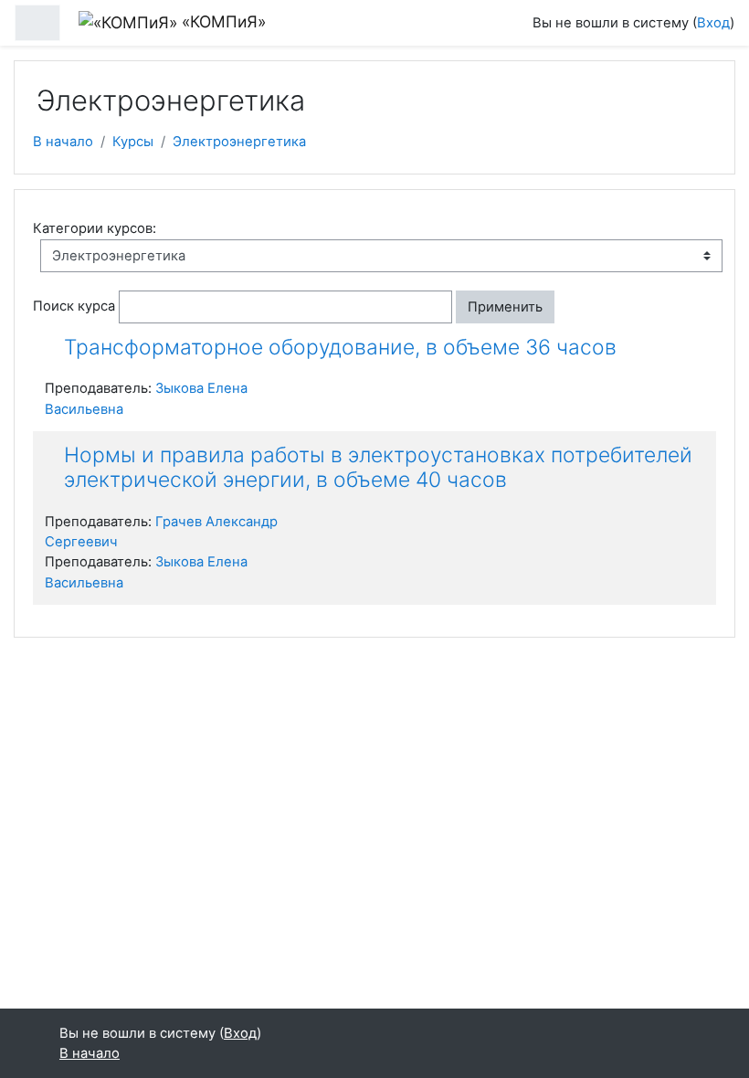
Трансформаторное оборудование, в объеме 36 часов (340, 347)
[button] (570, 307)
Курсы (132, 141)
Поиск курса (74, 306)
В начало (63, 141)
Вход (713, 23)
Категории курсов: (94, 228)
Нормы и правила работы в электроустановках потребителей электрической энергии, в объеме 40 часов (378, 467)
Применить (505, 307)
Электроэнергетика (239, 141)
